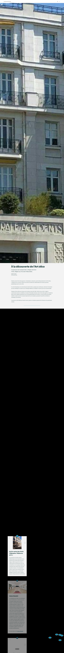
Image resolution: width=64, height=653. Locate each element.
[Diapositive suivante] (25, 543)
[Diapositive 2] (17, 547)
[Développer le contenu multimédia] (17, 542)
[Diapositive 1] (16, 547)
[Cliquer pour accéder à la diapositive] (17, 607)
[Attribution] (1, 4)
